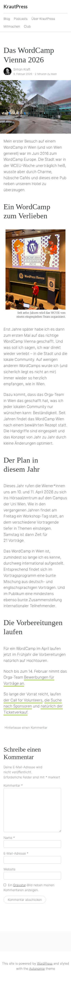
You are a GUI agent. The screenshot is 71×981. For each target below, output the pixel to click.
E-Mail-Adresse (16, 853)
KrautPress (15, 6)
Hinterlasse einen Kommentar (26, 727)
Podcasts (20, 19)
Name (9, 838)
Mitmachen (12, 26)
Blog (7, 19)
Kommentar (13, 785)
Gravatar (19, 885)
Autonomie (37, 968)
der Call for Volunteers (23, 700)
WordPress (44, 963)
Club (27, 26)
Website (9, 869)
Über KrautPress (43, 19)
